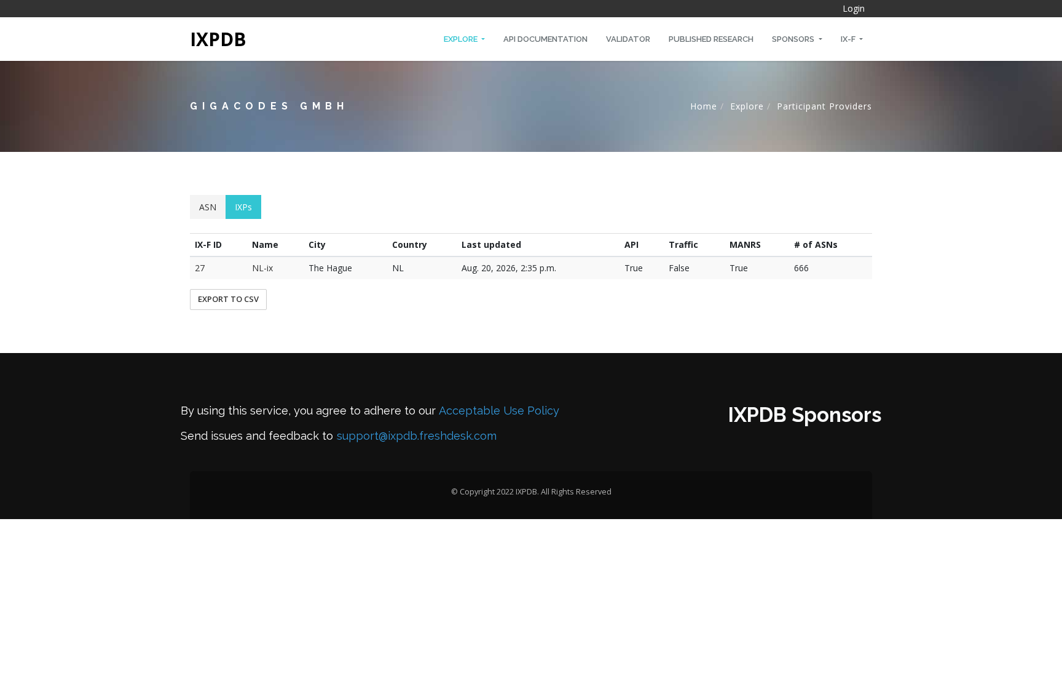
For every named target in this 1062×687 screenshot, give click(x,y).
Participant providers (824, 106)
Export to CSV (228, 298)
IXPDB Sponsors (804, 415)
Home (703, 106)
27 (200, 268)
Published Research (711, 39)
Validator (628, 39)
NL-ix (262, 268)
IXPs (243, 207)
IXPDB (218, 39)
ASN (207, 207)
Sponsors (794, 39)
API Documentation (545, 39)
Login (854, 8)
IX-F (849, 39)
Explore (461, 39)
